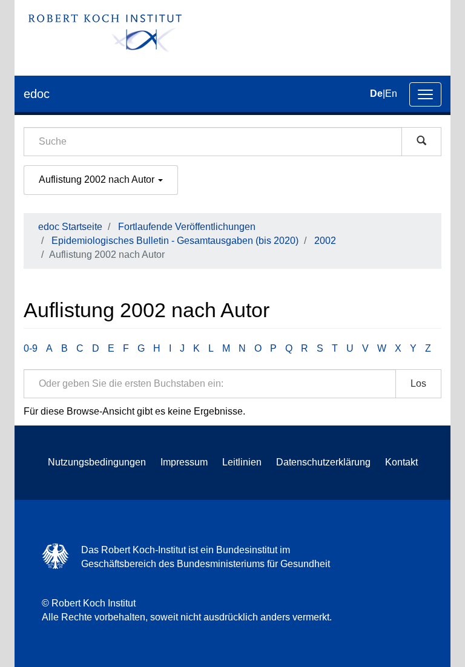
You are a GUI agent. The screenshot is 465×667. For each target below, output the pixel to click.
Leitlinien (242, 462)
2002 (325, 240)
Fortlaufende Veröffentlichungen (187, 227)
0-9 (31, 348)
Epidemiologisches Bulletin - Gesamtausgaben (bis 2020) (174, 240)
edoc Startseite (70, 227)
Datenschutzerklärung (323, 462)
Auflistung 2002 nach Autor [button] (98, 179)
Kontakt (401, 462)
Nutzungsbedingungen (97, 462)
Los (418, 383)
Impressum (184, 462)
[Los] (421, 141)
